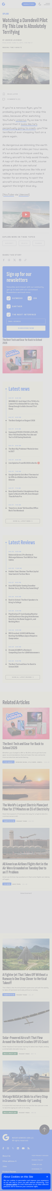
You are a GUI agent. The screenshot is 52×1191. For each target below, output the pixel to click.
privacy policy (11, 1184)
